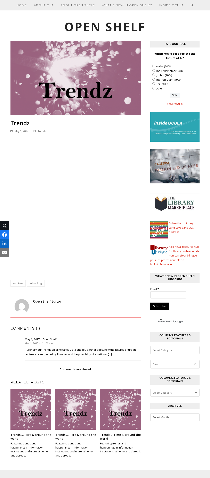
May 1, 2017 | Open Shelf (41, 339)
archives (18, 283)
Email (154, 289)
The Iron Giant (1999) (168, 79)
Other (159, 88)
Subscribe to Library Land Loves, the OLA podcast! (181, 227)
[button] (192, 5)
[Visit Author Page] (22, 306)
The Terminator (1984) (169, 71)
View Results (175, 103)
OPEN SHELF (105, 26)
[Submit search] (195, 364)
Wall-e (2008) (163, 66)
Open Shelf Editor (47, 301)
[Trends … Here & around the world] (30, 409)
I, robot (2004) (164, 75)
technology (35, 283)
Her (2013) (162, 84)
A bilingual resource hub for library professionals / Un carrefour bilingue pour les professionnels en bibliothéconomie (174, 255)
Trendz (42, 131)
